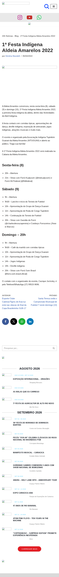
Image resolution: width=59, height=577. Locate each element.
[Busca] (46, 6)
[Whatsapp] (39, 17)
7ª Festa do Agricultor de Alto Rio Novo (33, 403)
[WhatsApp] (22, 321)
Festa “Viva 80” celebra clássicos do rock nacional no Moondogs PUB (35, 439)
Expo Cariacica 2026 (23, 493)
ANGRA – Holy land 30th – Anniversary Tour (35, 480)
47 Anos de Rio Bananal (24, 506)
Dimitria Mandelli (12, 56)
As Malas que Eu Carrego (26, 392)
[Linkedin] (30, 321)
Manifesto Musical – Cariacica (28, 453)
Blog (17, 36)
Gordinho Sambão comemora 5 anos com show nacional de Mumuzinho (33, 466)
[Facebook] (5, 321)
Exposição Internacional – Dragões (31, 379)
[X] (13, 321)
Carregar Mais (29, 549)
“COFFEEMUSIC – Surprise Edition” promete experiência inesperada (35, 534)
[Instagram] (19, 17)
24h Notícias (7, 36)
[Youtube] (29, 17)
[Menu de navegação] (53, 6)
